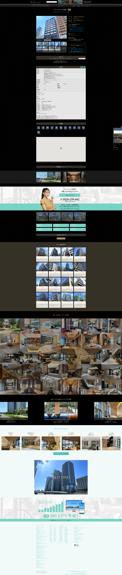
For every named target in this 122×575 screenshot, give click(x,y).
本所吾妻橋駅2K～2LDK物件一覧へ (74, 225)
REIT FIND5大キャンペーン (60, 453)
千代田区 (55, 530)
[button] (103, 411)
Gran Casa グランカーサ (39, 554)
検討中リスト (76, 535)
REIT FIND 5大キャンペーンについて (79, 527)
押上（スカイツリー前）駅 (55, 75)
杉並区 (55, 538)
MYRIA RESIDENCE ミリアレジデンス (41, 546)
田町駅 (60, 534)
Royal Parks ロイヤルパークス (40, 551)
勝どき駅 (60, 535)
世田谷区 (55, 534)
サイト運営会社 (77, 209)
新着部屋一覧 (76, 531)
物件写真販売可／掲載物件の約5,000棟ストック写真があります (52, 51)
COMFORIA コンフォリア (40, 530)
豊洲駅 (66, 531)
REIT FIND (33, 4)
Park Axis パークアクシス (40, 527)
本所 (49, 71)
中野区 (51, 538)
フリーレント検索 (76, 530)
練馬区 (55, 539)
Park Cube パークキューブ (40, 534)
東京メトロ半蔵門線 (47, 75)
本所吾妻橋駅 (50, 73)
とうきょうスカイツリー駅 (53, 74)
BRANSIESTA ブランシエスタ (40, 555)
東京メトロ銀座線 (47, 78)
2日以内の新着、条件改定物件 (78, 534)
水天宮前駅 (61, 538)
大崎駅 (66, 538)
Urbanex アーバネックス (40, 535)
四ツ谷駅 (66, 535)
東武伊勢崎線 (46, 74)
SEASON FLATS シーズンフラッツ (41, 543)
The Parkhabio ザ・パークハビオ (41, 531)
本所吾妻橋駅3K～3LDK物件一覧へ (74, 229)
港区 (50, 527)
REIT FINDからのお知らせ (78, 539)
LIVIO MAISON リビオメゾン (40, 563)
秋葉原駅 (66, 542)
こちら (58, 62)
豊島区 (55, 535)
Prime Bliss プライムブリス (40, 567)
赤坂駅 (60, 530)
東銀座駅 (60, 539)
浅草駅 (50, 76)
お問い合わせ (69, 195)
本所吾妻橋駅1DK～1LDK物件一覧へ (58, 229)
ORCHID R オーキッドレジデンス (41, 539)
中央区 (55, 527)
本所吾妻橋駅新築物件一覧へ (39, 225)
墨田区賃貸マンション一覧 (39, 4)
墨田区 (47, 71)
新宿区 (51, 530)
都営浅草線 (46, 73)
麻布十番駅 (61, 527)
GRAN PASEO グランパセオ (40, 547)
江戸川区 (51, 542)
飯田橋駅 (66, 534)
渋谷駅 (66, 527)
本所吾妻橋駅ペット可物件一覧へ (40, 229)
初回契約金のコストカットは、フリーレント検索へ (60, 520)
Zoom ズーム (38, 562)
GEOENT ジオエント (39, 566)
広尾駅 (60, 531)
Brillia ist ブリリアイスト (40, 542)
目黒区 (55, 531)
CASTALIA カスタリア (39, 538)
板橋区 (51, 539)
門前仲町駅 (66, 530)
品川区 (51, 531)
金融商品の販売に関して (77, 538)
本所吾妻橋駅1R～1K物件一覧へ (57, 225)
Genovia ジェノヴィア (39, 550)
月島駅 (60, 542)
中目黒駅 (66, 539)
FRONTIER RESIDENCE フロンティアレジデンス (42, 559)
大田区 (51, 535)
